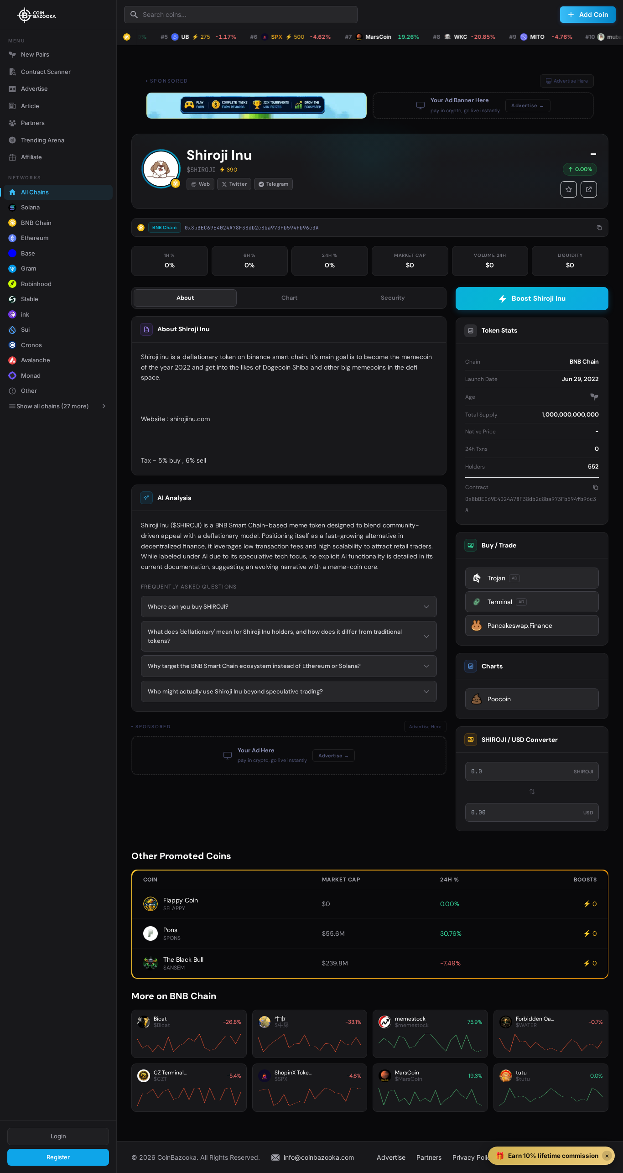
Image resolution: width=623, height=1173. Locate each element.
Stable (29, 298)
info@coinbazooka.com (319, 1157)
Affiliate (31, 157)
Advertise (34, 88)
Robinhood (36, 283)
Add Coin (593, 14)
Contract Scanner (46, 71)
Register (58, 1157)
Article (30, 105)
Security (393, 298)
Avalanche (35, 360)
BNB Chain (36, 222)
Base (28, 253)
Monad (31, 375)
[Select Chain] (126, 37)
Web (204, 184)
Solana (30, 207)
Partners (33, 122)
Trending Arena (42, 140)
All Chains (35, 192)
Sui (25, 329)
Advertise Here (571, 81)
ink (25, 314)
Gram (28, 268)
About (185, 298)
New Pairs (35, 54)
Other (29, 390)
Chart (289, 298)
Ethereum (35, 237)
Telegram (277, 184)
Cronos (31, 345)
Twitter (238, 184)
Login (58, 1136)
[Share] (589, 189)
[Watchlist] (569, 189)
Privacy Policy (473, 1157)
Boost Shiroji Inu (539, 298)
